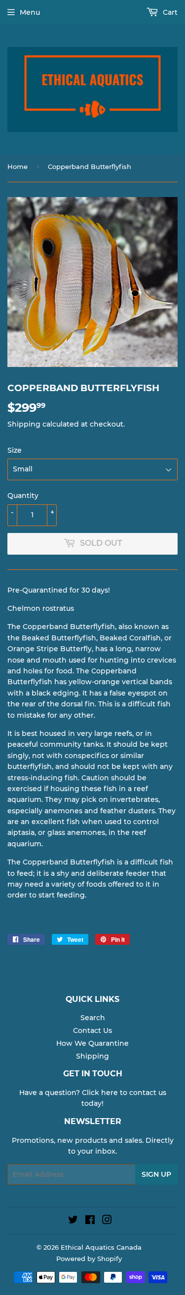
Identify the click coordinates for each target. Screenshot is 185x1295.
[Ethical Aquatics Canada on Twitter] (73, 1221)
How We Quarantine (92, 1043)
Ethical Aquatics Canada (101, 1247)
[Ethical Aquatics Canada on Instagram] (107, 1221)
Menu (30, 12)
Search (92, 1017)
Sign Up (156, 1174)
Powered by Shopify (89, 1258)
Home (17, 166)
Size (14, 450)
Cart (169, 12)
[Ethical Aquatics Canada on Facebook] (90, 1221)
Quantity (22, 495)
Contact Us (92, 1030)
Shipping (23, 424)
